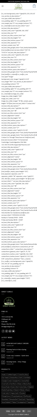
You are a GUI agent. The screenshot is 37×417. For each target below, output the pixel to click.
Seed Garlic (22, 399)
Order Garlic (5, 393)
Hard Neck (13, 384)
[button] (2, 6)
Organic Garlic (14, 393)
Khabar (20, 384)
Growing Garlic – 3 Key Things (16, 362)
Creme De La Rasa (23, 374)
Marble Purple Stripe (7, 390)
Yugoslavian (30, 402)
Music (27, 390)
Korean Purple (5, 387)
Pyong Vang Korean (17, 396)
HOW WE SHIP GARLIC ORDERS (17, 343)
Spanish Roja (30, 399)
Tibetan (14, 402)
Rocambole (5, 399)
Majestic (31, 387)
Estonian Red (13, 377)
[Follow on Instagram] (6, 331)
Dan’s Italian (5, 377)
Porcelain (22, 393)
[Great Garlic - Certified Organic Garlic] (18, 6)
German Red (25, 381)
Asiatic (4, 374)
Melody (22, 390)
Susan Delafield (6, 402)
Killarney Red (26, 384)
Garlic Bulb (27, 377)
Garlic (20, 377)
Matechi (16, 390)
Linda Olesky (23, 387)
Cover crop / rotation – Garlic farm (17, 355)
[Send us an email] (10, 331)
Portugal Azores (6, 396)
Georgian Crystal (6, 381)
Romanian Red (13, 399)
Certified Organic (12, 374)
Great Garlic (5, 384)
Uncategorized (22, 402)
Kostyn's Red (14, 387)
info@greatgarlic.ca (7, 326)
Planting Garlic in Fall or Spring (16, 349)
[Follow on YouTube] (13, 331)
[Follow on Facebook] (3, 331)
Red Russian (27, 396)
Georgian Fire (16, 381)
